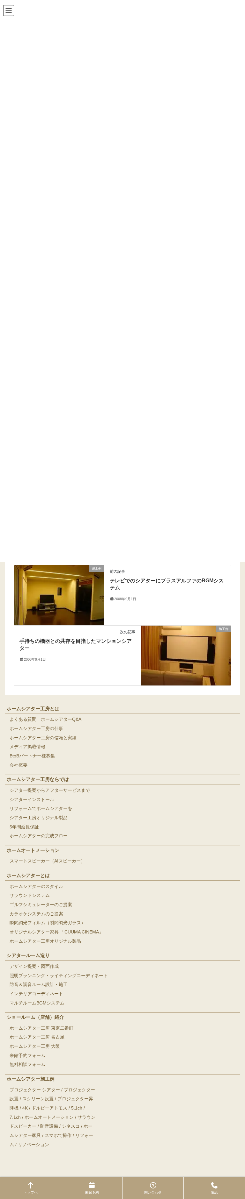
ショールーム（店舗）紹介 (35, 1017)
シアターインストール (32, 799)
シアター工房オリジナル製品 (39, 817)
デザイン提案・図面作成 (34, 966)
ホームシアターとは (28, 875)
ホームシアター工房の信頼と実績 (43, 737)
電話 (214, 1192)
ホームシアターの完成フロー (39, 836)
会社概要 (18, 765)
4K (25, 1108)
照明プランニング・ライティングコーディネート (59, 975)
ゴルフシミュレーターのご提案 (41, 904)
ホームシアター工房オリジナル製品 (45, 941)
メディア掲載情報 (27, 746)
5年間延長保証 (24, 827)
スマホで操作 (58, 1135)
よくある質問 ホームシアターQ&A (45, 719)
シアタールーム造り (28, 955)
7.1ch (15, 1117)
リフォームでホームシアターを (41, 808)
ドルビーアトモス (49, 1108)
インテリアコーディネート (36, 993)
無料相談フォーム (27, 1064)
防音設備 (49, 1126)
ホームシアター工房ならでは (38, 779)
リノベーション (33, 1144)
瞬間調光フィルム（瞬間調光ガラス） (47, 922)
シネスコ (71, 1126)
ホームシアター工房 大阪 (35, 1046)
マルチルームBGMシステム (37, 1003)
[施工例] (59, 594)
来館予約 (92, 1192)
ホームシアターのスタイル (36, 886)
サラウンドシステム (30, 895)
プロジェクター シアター (35, 1090)
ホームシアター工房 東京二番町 (41, 1028)
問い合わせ (153, 1192)
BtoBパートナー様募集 (32, 756)
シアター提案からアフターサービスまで (50, 790)
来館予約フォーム (27, 1055)
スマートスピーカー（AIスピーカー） (47, 861)
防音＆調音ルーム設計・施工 (39, 984)
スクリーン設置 (38, 1098)
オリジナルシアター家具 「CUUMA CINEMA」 (56, 932)
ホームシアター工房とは (33, 708)
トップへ (31, 1192)
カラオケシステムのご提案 (36, 914)
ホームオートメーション (33, 850)
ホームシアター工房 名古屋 (37, 1037)
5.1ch (76, 1108)
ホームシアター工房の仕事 (36, 728)
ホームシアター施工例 (31, 1079)
